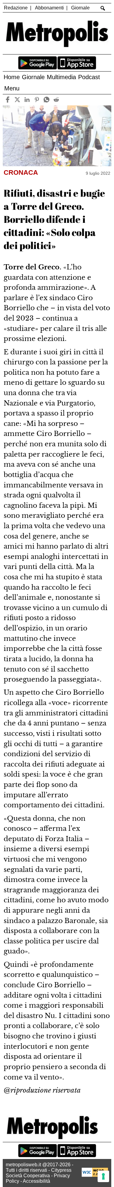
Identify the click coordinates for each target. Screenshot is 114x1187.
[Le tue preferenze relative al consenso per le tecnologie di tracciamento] (103, 1176)
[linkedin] (27, 99)
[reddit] (56, 99)
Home (12, 77)
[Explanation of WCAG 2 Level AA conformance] (94, 1175)
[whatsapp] (46, 99)
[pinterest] (37, 99)
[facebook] (7, 99)
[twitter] (17, 99)
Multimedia (61, 77)
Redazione (16, 7)
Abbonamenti (49, 7)
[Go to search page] (102, 8)
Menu (11, 88)
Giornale (80, 7)
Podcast (89, 77)
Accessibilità (36, 1181)
